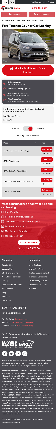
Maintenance (7, 288)
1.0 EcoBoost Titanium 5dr (13, 191)
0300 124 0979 (39, 8)
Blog (4, 292)
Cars (5, 2)
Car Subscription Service (12, 285)
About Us (6, 296)
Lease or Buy (7, 269)
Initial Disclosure (35, 265)
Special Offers (7, 265)
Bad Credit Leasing (25, 325)
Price (43, 143)
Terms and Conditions (38, 277)
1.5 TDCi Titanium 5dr (11, 161)
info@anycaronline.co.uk (13, 313)
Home (13, 21)
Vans (12, 2)
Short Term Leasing (10, 273)
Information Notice (36, 269)
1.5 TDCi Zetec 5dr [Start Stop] (15, 171)
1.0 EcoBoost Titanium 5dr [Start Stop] (18, 181)
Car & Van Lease (21, 319)
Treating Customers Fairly (39, 273)
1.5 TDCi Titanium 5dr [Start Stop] (16, 151)
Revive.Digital (15, 423)
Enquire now (14, 14)
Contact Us (6, 300)
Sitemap (32, 288)
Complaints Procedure (38, 285)
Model (5, 143)
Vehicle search (42, 14)
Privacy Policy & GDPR (38, 281)
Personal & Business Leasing (23, 322)
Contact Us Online (28, 242)
